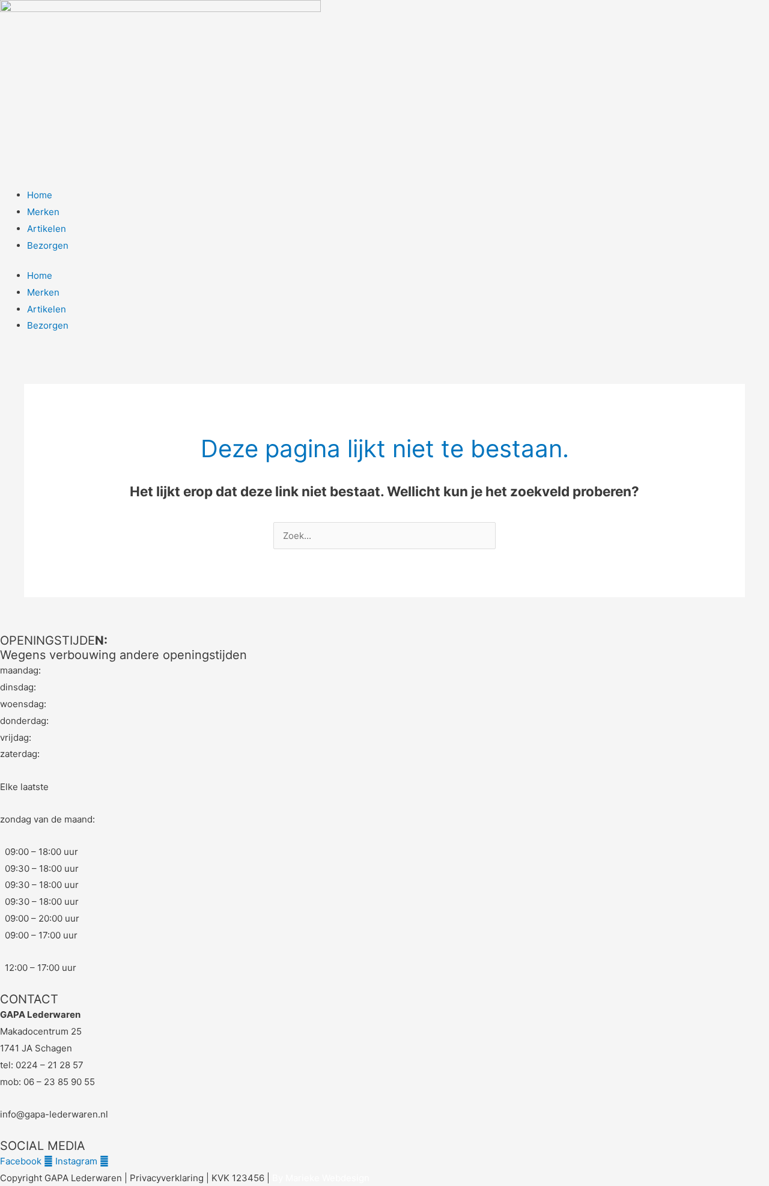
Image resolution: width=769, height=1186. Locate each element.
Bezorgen (47, 245)
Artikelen (46, 228)
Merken (43, 211)
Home (39, 195)
